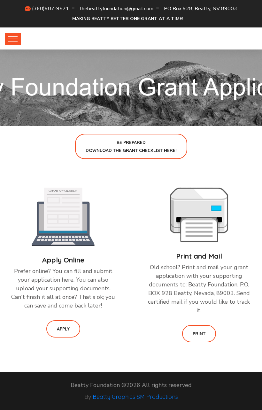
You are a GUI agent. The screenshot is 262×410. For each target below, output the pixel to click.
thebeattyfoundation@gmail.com (116, 8)
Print (199, 334)
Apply (63, 329)
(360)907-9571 (50, 8)
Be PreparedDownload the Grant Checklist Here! (131, 146)
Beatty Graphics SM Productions (135, 396)
